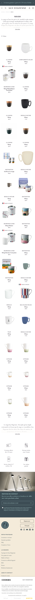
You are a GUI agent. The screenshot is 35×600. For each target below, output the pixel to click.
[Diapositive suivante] (33, 3)
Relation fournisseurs (6, 568)
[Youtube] (27, 530)
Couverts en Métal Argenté (8, 560)
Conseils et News (5, 545)
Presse (3, 565)
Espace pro (27, 521)
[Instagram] (24, 530)
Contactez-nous (5, 576)
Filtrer (4, 36)
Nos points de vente (6, 555)
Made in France (5, 558)
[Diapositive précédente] (2, 3)
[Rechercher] (5, 8)
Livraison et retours (6, 538)
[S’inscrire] (30, 503)
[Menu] (2, 8)
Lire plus (17, 29)
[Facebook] (21, 530)
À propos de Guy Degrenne (8, 553)
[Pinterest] (33, 530)
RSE (2, 563)
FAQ (2, 543)
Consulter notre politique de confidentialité (12, 593)
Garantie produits (6, 540)
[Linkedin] (30, 530)
